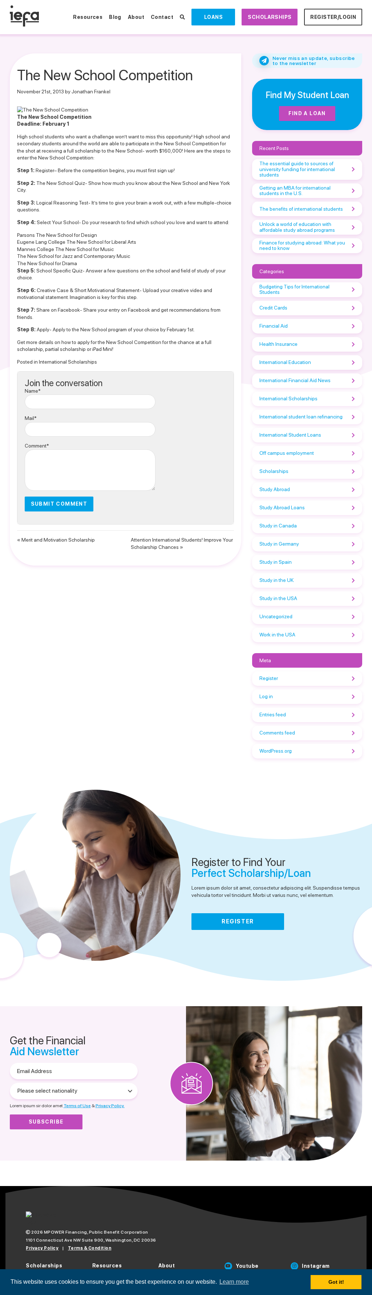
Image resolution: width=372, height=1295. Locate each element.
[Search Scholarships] (182, 17)
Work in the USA (277, 635)
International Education (285, 362)
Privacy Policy (42, 1248)
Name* (33, 391)
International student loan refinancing (301, 417)
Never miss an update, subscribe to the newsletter (313, 60)
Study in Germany (279, 544)
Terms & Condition (90, 1248)
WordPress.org (275, 751)
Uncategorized (275, 616)
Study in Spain (275, 562)
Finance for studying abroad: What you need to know (302, 245)
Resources (87, 17)
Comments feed (277, 733)
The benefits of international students (301, 209)
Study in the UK (276, 580)
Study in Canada (278, 526)
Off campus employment (286, 453)
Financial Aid (273, 326)
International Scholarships (68, 362)
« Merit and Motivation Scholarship (56, 540)
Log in (266, 696)
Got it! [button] (336, 1282)
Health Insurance (278, 344)
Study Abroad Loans (282, 507)
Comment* (37, 446)
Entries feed (272, 714)
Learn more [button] (234, 1282)
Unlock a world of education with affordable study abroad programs (297, 226)
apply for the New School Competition (119, 342)
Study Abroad (274, 489)
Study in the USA (278, 598)
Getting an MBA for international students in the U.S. (295, 190)
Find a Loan (307, 113)
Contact (162, 17)
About (136, 17)
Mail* (31, 418)
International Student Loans (290, 435)
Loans (213, 17)
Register (45, 170)
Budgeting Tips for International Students (294, 289)
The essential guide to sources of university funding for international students (297, 169)
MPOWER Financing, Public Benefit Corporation (96, 1232)
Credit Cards (273, 308)
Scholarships (269, 17)
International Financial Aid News (295, 380)
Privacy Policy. (110, 1105)
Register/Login (333, 17)
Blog (115, 17)
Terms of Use (77, 1105)
